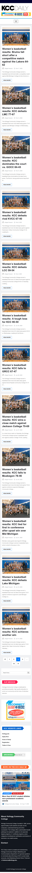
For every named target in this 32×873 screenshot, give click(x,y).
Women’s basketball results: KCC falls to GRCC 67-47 (14, 368)
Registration (5, 742)
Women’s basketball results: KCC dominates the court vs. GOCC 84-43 (14, 162)
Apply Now (5, 736)
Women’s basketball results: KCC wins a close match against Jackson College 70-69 (15, 421)
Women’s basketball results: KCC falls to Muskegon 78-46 (14, 472)
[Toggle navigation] (16, 21)
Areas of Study (6, 739)
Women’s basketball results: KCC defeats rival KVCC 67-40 (14, 215)
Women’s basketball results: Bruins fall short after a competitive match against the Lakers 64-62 (15, 56)
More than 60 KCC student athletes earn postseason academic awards (16, 798)
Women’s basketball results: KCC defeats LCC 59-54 (14, 267)
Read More (7, 80)
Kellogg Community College (12, 804)
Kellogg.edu (5, 734)
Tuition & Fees (6, 745)
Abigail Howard (9, 68)
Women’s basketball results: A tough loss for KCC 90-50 (14, 318)
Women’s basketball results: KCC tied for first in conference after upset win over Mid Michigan (14, 527)
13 (14, 664)
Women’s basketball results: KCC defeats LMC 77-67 (14, 111)
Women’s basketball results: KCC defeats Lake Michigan (14, 580)
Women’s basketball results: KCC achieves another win (15, 632)
